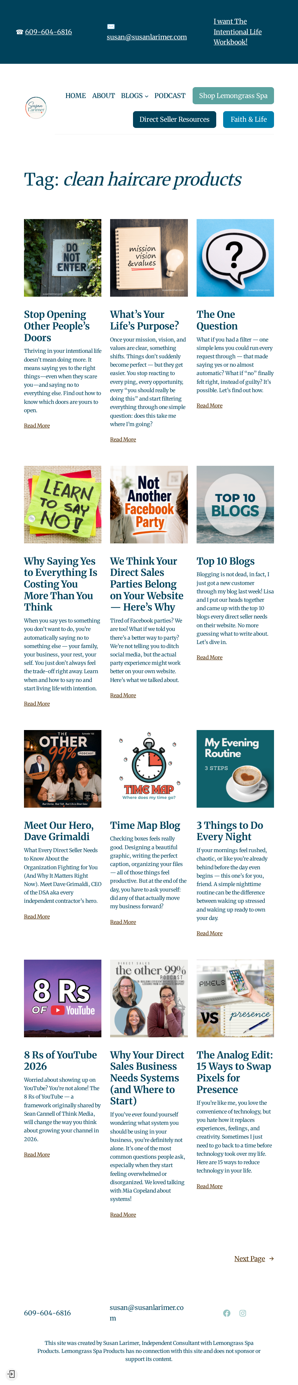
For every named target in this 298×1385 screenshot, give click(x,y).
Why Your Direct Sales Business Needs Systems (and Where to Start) (147, 1078)
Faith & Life (249, 119)
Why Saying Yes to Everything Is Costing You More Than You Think (60, 584)
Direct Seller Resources (175, 119)
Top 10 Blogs (226, 561)
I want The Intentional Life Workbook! (238, 31)
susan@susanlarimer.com (147, 37)
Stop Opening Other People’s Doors (57, 326)
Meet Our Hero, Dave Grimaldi (59, 831)
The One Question (217, 320)
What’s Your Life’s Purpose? (144, 320)
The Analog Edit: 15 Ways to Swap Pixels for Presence (235, 1072)
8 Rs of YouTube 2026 (60, 1060)
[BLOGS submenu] (147, 96)
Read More (37, 425)
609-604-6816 (48, 32)
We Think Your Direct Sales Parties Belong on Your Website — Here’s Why (147, 584)
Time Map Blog (145, 825)
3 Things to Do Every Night (230, 831)
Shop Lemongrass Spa (233, 95)
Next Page (254, 1259)
